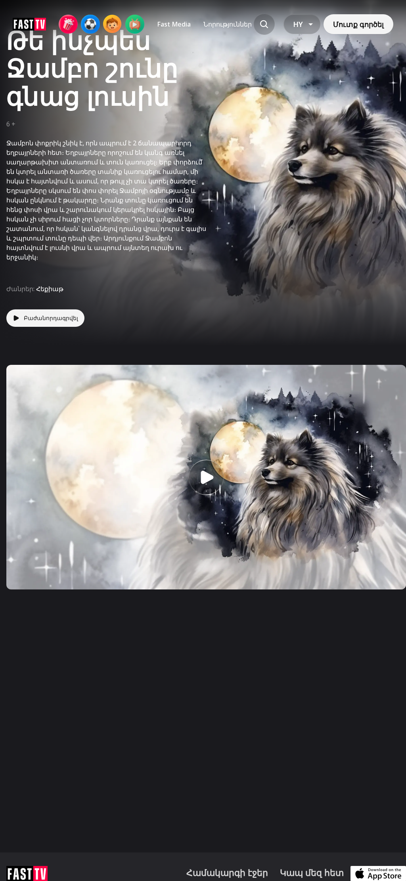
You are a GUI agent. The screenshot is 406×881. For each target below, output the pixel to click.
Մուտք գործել (358, 24)
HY (298, 24)
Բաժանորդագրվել (51, 318)
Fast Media (174, 24)
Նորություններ (227, 24)
